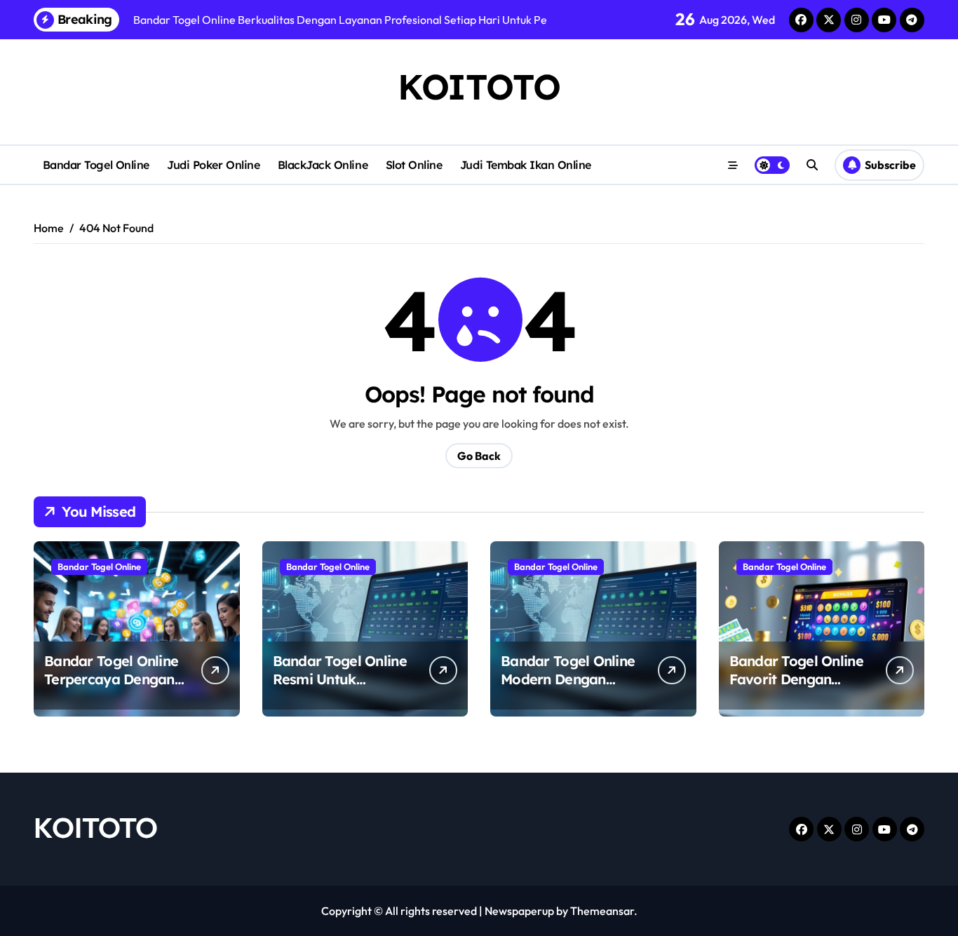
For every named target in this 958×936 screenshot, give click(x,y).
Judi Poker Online (213, 165)
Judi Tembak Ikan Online (525, 165)
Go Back (479, 456)
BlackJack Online (322, 165)
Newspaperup (519, 911)
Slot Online (414, 165)
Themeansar (602, 911)
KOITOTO (479, 87)
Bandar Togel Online (96, 165)
